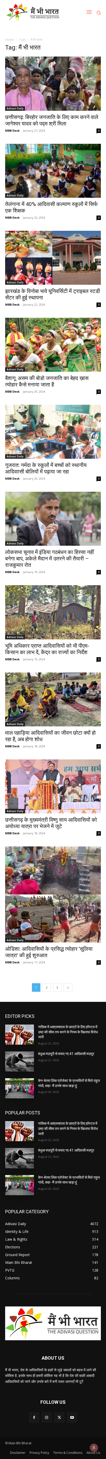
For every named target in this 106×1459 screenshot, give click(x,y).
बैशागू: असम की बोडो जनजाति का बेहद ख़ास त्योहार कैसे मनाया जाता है (47, 381)
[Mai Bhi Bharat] (34, 12)
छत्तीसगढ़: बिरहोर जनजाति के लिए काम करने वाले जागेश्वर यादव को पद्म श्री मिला (51, 120)
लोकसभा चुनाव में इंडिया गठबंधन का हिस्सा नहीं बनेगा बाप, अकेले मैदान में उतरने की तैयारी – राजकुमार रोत (49, 558)
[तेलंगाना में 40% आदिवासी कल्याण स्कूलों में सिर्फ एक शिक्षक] (53, 171)
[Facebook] (34, 1418)
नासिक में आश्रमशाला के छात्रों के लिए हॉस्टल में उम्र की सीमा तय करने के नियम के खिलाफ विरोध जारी (68, 1032)
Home (9, 39)
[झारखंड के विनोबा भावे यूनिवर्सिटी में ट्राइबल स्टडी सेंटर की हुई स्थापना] (53, 258)
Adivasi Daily (15, 108)
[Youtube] (72, 1418)
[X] (59, 1418)
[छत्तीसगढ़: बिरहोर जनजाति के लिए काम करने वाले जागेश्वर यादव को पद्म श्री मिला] (53, 83)
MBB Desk (12, 130)
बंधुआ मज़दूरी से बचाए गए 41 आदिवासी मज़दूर (66, 1054)
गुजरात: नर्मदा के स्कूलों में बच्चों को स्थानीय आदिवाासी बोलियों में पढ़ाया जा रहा (46, 468)
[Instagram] (47, 1418)
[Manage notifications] (94, 1448)
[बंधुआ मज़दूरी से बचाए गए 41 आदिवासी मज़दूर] (19, 1061)
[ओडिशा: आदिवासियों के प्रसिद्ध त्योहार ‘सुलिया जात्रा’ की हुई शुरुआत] (53, 894)
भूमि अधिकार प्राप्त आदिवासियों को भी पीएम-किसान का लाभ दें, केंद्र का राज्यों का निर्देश (47, 649)
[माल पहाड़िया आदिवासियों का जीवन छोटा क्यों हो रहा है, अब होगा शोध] (53, 699)
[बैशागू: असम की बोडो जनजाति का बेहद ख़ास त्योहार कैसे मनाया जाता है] (53, 345)
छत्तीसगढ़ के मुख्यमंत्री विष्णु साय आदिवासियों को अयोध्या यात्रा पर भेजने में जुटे (51, 823)
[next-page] (68, 987)
